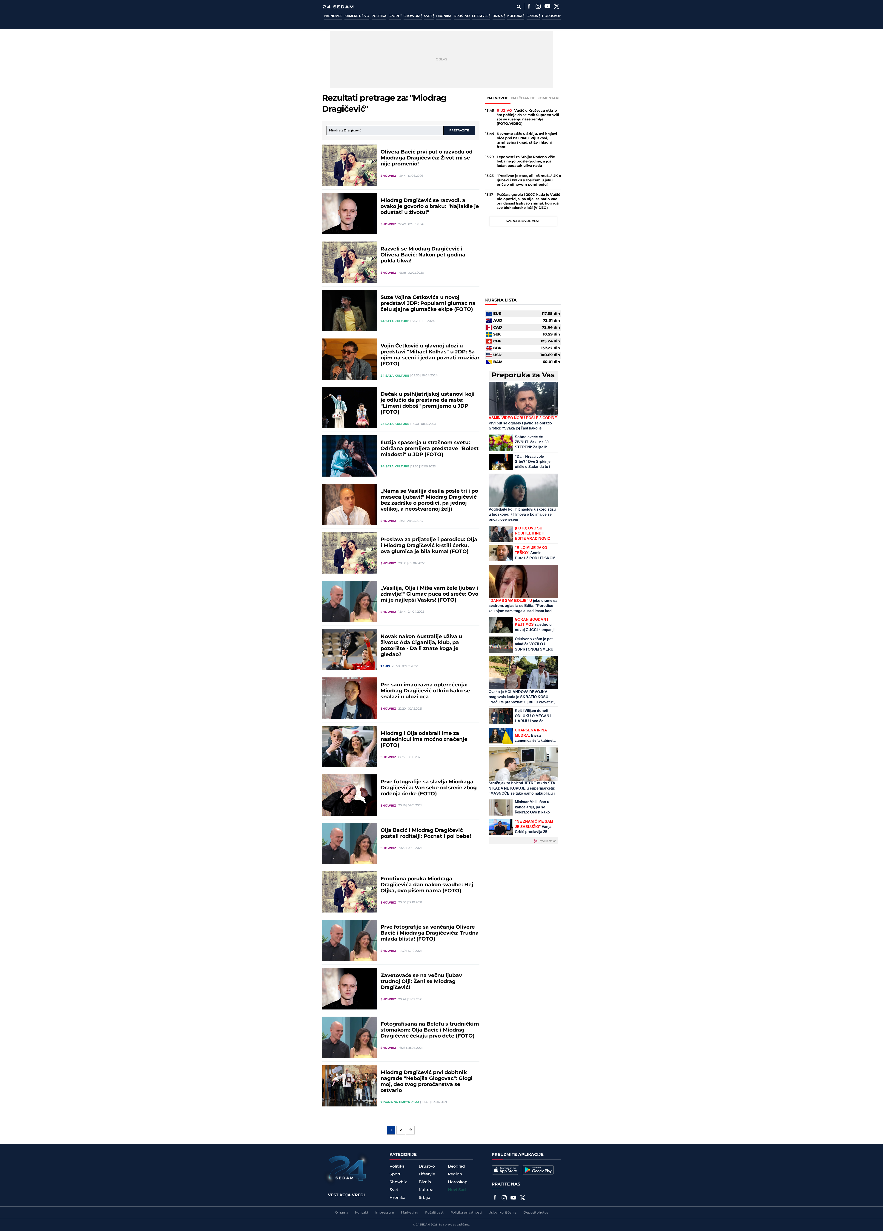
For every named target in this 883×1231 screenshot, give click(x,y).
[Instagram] (538, 6)
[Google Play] (538, 1169)
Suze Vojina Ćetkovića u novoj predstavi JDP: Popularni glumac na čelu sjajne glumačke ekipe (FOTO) (428, 304)
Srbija (533, 16)
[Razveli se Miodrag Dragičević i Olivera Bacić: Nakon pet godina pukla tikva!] (349, 262)
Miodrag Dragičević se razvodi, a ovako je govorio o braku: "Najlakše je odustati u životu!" (430, 207)
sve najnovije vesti (523, 221)
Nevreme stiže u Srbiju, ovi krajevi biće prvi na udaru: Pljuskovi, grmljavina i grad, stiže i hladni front (527, 140)
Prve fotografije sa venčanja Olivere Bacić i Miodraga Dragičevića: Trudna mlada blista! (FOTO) (430, 933)
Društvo (462, 16)
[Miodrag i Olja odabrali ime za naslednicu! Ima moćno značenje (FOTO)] (349, 746)
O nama (341, 1212)
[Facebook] (528, 6)
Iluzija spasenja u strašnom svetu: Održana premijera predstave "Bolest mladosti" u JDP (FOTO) (430, 449)
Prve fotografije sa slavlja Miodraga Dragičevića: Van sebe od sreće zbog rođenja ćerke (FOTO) (429, 788)
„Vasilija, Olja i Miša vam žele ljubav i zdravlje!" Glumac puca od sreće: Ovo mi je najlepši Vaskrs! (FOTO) (429, 594)
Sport (394, 16)
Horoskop (551, 16)
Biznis (498, 16)
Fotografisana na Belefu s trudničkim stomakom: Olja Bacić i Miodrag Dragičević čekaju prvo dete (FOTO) (430, 1030)
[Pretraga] (519, 7)
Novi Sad (457, 1190)
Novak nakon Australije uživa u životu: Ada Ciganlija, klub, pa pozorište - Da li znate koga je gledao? (421, 646)
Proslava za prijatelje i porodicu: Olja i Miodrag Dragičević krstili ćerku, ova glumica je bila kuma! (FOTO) (429, 546)
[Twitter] (556, 6)
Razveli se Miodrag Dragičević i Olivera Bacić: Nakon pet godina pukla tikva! (423, 255)
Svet (428, 16)
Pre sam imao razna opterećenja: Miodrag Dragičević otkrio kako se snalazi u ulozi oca (425, 691)
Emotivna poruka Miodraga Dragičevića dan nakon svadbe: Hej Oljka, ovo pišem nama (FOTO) (427, 885)
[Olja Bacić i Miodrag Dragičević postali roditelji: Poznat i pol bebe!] (349, 843)
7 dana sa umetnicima (400, 1102)
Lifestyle (480, 16)
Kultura (515, 16)
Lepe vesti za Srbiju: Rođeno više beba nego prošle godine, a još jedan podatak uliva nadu (526, 161)
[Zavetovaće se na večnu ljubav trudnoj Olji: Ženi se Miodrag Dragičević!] (349, 988)
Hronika (443, 16)
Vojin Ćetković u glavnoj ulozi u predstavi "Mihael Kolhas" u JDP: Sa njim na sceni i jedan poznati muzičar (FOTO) (430, 355)
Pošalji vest (434, 1212)
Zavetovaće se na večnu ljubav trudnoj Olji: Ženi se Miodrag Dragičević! (421, 982)
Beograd (456, 1166)
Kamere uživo (356, 16)
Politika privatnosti (466, 1212)
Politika (379, 16)
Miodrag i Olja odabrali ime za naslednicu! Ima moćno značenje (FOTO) (424, 739)
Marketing (409, 1212)
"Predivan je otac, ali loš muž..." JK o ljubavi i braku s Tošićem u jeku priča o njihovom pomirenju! (529, 180)
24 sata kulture (395, 321)
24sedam (423, 1224)
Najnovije (333, 16)
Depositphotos (535, 1212)
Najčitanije (523, 98)
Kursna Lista (501, 300)
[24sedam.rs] (338, 7)
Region (455, 1174)
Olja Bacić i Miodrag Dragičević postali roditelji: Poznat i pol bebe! (426, 833)
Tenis (385, 666)
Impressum (384, 1212)
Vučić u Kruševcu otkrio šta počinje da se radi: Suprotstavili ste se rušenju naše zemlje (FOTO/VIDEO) (528, 117)
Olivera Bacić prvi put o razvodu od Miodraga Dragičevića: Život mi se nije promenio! (427, 158)
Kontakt (361, 1212)
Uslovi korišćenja (502, 1212)
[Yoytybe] (547, 6)
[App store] (505, 1169)
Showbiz (412, 16)
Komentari (548, 98)
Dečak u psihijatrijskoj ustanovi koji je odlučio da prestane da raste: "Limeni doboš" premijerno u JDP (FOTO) (428, 403)
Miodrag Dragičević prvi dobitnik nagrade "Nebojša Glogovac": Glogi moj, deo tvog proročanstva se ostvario (427, 1082)
